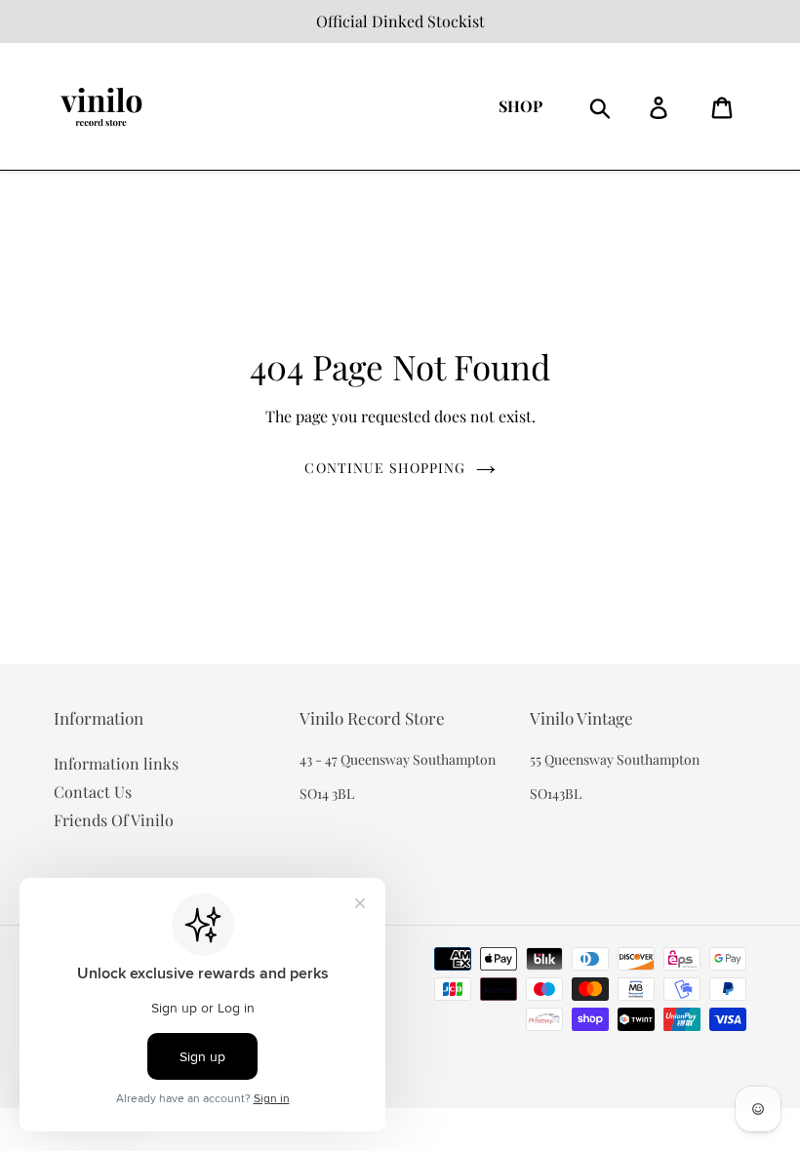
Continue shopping (384, 467)
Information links (116, 763)
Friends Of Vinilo (114, 820)
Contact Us (93, 791)
